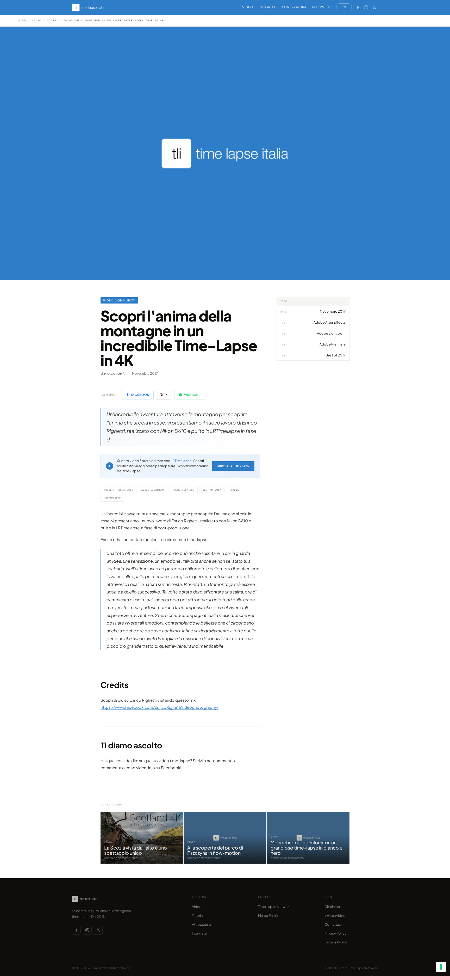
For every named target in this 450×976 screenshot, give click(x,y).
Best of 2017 (212, 490)
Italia (234, 490)
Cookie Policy (335, 942)
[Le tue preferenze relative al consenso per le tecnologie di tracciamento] (441, 967)
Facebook (140, 394)
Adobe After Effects (118, 490)
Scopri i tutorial (233, 466)
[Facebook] (357, 7)
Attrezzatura (294, 7)
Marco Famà (114, 373)
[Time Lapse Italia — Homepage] (91, 7)
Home (22, 20)
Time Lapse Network (274, 907)
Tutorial (267, 7)
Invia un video (335, 915)
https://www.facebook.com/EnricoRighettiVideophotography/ (159, 707)
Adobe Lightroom (153, 490)
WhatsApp (193, 394)
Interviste (322, 7)
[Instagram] (366, 7)
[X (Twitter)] (374, 7)
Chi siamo (332, 907)
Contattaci (333, 924)
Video (247, 7)
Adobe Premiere (184, 490)
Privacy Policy (335, 933)
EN (344, 7)
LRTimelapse (181, 461)
